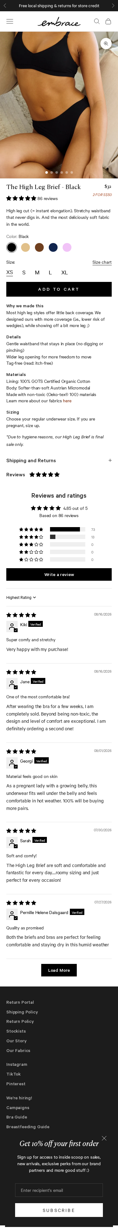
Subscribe (59, 1210)
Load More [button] (59, 970)
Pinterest (15, 1084)
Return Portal (20, 1002)
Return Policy (20, 1021)
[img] (21, 615)
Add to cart (59, 289)
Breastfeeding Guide (27, 1126)
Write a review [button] (59, 574)
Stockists (16, 1031)
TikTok (13, 1074)
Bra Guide (16, 1117)
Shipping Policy (22, 1012)
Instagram (16, 1064)
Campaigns (17, 1107)
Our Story (16, 1041)
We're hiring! (19, 1098)
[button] (21, 198)
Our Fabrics (18, 1050)
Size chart (102, 262)
